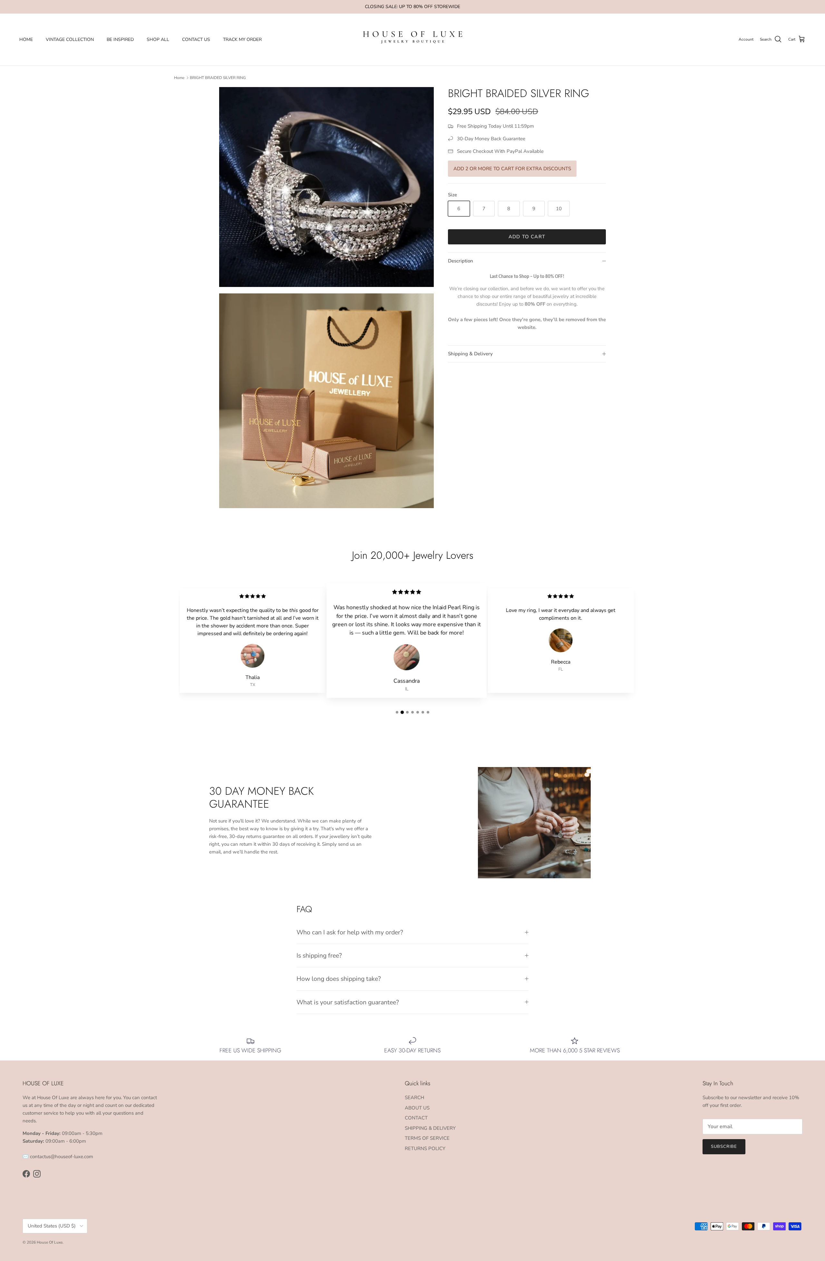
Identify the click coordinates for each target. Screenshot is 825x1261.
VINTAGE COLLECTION (70, 39)
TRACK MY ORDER (242, 39)
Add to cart (527, 236)
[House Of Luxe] (412, 39)
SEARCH (414, 1097)
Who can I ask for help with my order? (349, 932)
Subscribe (724, 1146)
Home (179, 77)
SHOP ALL (158, 39)
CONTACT (416, 1118)
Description (460, 261)
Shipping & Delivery (470, 353)
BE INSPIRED (120, 39)
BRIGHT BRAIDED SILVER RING (218, 77)
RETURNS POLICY (425, 1148)
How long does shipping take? (338, 978)
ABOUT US (417, 1108)
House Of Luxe (50, 1242)
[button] (397, 712)
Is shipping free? (319, 955)
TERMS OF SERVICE (427, 1138)
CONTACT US (196, 39)
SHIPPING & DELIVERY (430, 1128)
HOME (26, 39)
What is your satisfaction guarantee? (347, 1002)
